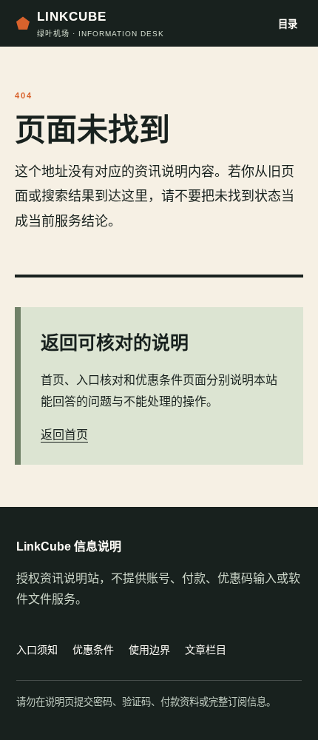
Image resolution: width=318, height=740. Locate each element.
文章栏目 (205, 650)
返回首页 (64, 434)
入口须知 (37, 650)
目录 (287, 24)
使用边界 (149, 650)
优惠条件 (93, 650)
